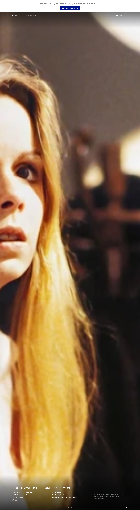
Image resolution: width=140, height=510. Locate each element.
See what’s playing (70, 8)
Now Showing (31, 15)
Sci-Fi (14, 497)
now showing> (99, 498)
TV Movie (20, 497)
